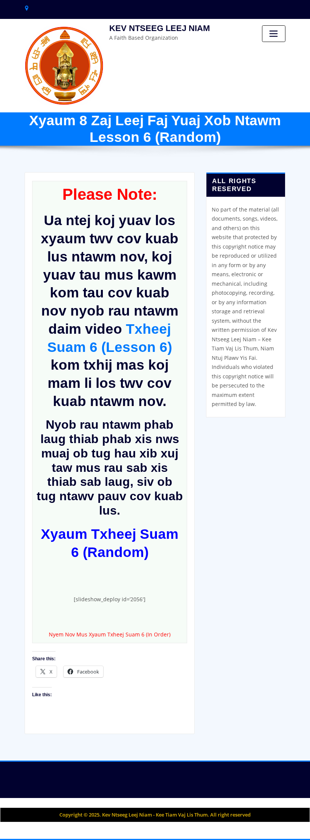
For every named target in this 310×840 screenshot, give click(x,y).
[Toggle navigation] (273, 33)
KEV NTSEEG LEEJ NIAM (159, 28)
